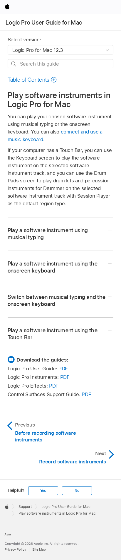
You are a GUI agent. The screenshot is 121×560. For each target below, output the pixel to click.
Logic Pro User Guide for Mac (44, 22)
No (77, 491)
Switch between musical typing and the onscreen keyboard (57, 300)
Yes (43, 491)
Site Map (39, 549)
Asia (7, 534)
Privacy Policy (15, 549)
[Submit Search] (14, 64)
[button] (32, 79)
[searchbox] (61, 63)
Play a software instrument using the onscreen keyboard (53, 267)
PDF (63, 368)
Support (25, 507)
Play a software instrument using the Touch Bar (53, 334)
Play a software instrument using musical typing (48, 234)
